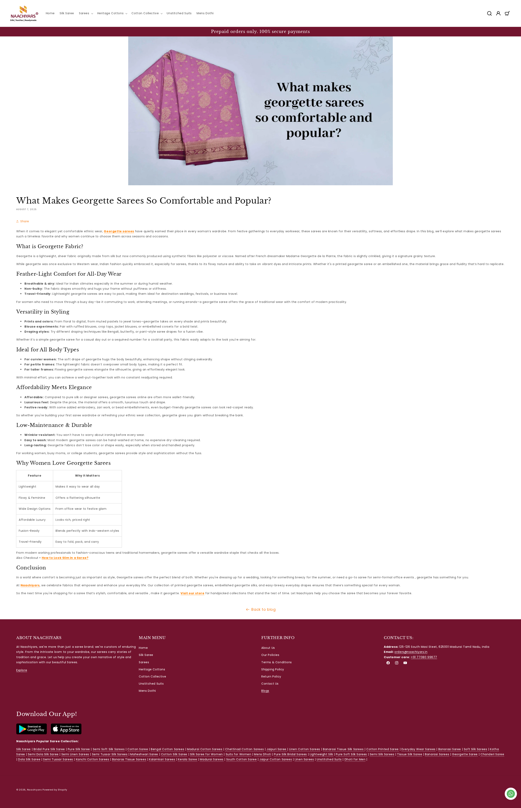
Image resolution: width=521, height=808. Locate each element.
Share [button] (24, 221)
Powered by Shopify (55, 789)
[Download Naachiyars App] (31, 733)
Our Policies (270, 655)
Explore (21, 670)
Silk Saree (146, 655)
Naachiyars (34, 789)
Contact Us (270, 684)
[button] (86, 13)
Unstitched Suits (151, 684)
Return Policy (271, 676)
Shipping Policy (272, 669)
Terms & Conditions (276, 662)
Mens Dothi (147, 691)
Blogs (265, 691)
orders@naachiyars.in (410, 652)
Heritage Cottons (152, 669)
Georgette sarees (119, 231)
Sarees (144, 662)
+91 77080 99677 (424, 657)
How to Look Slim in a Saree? (65, 558)
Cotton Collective (152, 676)
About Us (268, 648)
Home (143, 648)
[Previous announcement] (11, 31)
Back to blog (263, 609)
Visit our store (192, 593)
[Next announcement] (509, 31)
